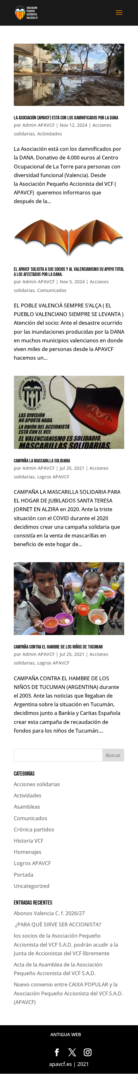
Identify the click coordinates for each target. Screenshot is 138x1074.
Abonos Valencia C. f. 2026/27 (49, 913)
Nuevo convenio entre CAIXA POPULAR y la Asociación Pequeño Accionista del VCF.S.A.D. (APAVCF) (68, 993)
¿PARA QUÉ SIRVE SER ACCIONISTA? (57, 924)
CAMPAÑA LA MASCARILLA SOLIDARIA (42, 461)
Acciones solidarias (37, 784)
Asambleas (27, 806)
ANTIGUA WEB (65, 1034)
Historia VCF (28, 840)
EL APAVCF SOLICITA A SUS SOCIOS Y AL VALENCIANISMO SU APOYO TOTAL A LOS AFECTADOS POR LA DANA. (69, 272)
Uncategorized (31, 885)
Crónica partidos (34, 829)
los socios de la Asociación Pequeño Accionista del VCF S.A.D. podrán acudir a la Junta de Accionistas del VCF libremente (66, 944)
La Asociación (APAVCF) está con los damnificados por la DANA (66, 118)
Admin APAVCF (38, 125)
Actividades (49, 134)
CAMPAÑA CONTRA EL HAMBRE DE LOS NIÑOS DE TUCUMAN (58, 647)
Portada (23, 874)
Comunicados (51, 290)
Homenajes (27, 851)
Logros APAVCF (53, 477)
